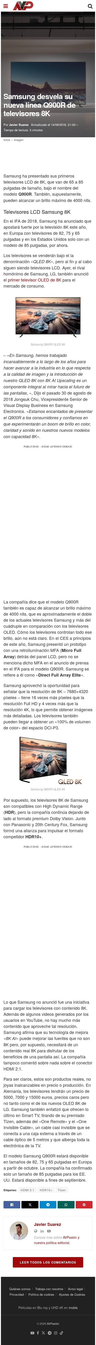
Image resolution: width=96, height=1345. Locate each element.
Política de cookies (41, 1294)
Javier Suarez (19, 124)
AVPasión (53, 1323)
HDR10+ (46, 1190)
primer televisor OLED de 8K (34, 280)
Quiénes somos (20, 1289)
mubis (73, 1307)
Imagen (19, 140)
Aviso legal (75, 1289)
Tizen (62, 1190)
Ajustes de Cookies (72, 1294)
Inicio (6, 140)
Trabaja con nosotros (49, 1289)
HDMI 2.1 (27, 1190)
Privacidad (17, 1294)
